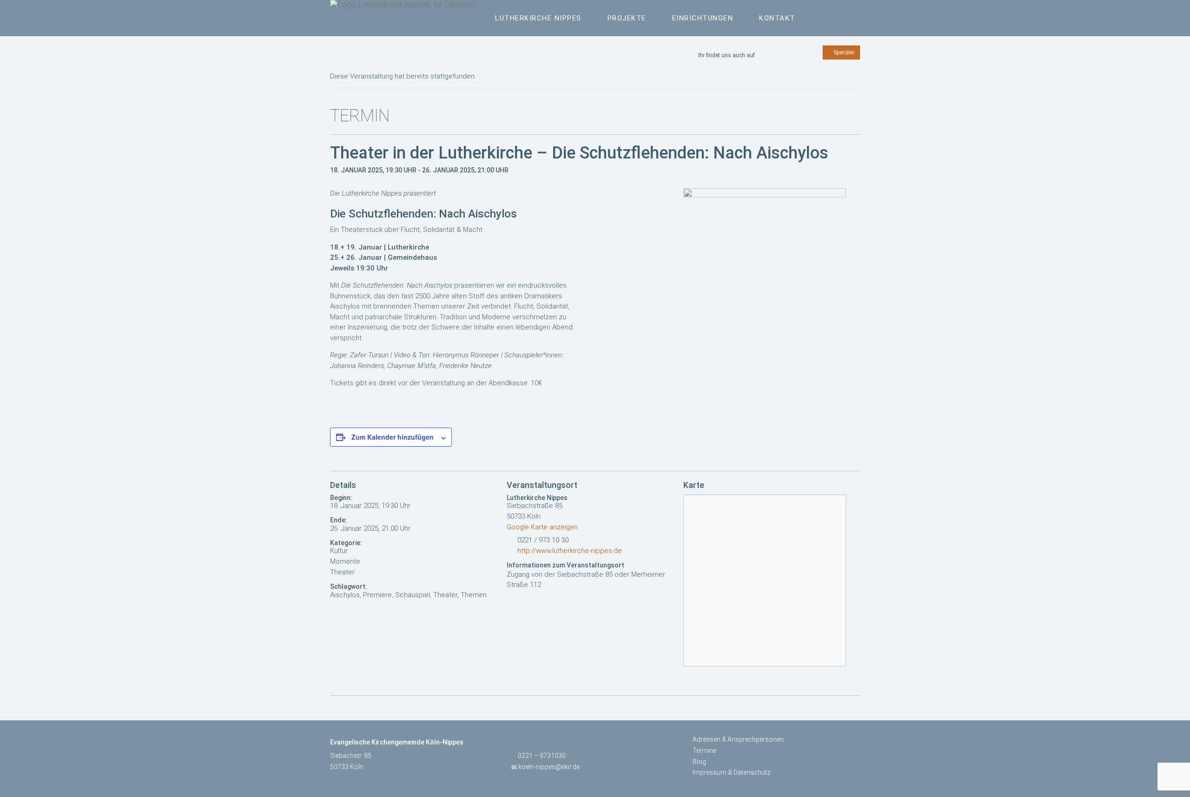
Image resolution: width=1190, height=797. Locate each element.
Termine (704, 750)
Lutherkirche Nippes (538, 18)
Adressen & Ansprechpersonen (738, 739)
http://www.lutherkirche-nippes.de (569, 551)
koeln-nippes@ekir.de (549, 767)
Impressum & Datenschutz (731, 772)
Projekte (627, 18)
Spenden (843, 52)
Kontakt (777, 18)
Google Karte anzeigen (542, 527)
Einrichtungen (703, 18)
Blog (699, 761)
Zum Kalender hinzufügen (392, 436)
